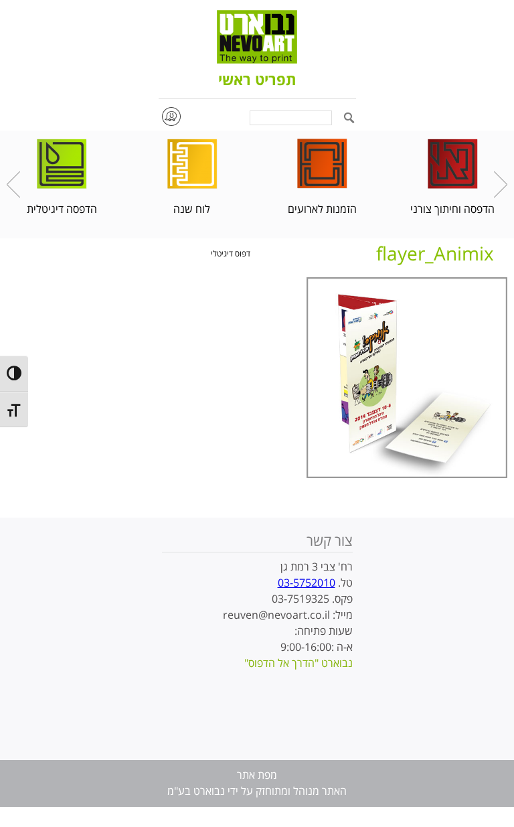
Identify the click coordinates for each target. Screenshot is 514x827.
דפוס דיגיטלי (230, 254)
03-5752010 (306, 583)
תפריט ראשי (257, 81)
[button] (349, 118)
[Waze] (171, 116)
